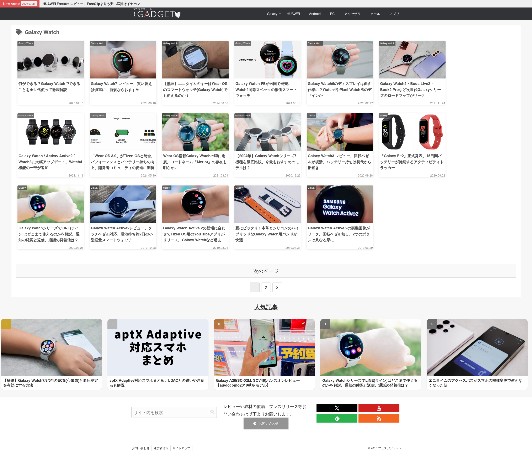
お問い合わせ (269, 423)
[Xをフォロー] (336, 408)
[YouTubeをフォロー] (378, 408)
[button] (212, 412)
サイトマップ (181, 448)
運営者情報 (161, 448)
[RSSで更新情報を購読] (378, 418)
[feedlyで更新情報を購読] (336, 418)
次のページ (266, 270)
